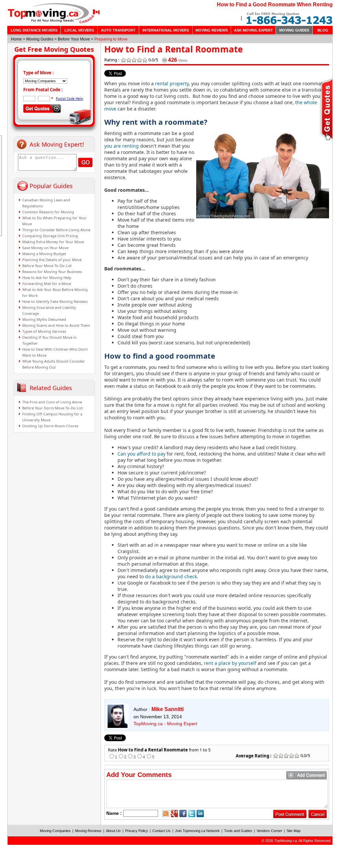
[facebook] (183, 813)
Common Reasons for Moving (48, 211)
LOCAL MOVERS (79, 30)
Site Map (293, 831)
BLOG (322, 30)
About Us (113, 831)
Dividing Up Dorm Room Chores (50, 425)
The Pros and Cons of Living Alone (52, 401)
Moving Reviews (88, 831)
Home (16, 39)
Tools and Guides (238, 831)
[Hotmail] (165, 813)
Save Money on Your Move (45, 247)
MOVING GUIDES (294, 30)
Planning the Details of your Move (52, 259)
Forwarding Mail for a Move (46, 283)
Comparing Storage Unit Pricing (50, 235)
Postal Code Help (69, 98)
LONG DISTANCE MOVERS (34, 30)
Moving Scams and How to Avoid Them (56, 325)
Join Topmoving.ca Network (197, 831)
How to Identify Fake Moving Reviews (55, 301)
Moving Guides (39, 39)
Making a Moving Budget (44, 253)
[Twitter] (191, 813)
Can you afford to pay (141, 454)
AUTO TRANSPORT (118, 30)
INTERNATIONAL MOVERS (165, 30)
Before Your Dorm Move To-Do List (52, 407)
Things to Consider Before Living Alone (56, 229)
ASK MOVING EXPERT (253, 30)
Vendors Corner (269, 831)
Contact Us (161, 831)
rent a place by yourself (230, 663)
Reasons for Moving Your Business (52, 271)
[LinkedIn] (200, 813)
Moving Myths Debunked (44, 319)
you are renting (121, 146)
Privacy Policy (136, 831)
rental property (171, 83)
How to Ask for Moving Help (46, 277)
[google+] (174, 813)
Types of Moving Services (44, 331)
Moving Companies (55, 831)
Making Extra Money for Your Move (53, 241)
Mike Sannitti (167, 709)
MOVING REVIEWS (212, 30)
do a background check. (171, 576)
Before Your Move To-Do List (47, 265)
